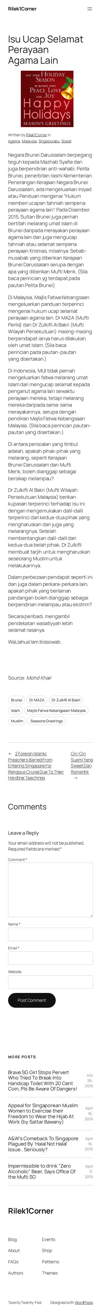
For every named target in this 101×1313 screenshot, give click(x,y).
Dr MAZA (36, 699)
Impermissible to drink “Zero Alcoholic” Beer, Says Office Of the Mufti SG (41, 1171)
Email (13, 947)
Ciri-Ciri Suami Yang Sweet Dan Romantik (82, 763)
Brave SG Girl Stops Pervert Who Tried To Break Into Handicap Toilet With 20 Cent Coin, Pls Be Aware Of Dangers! (42, 1081)
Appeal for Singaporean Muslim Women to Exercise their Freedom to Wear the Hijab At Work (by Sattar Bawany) (43, 1114)
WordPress (84, 1302)
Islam (15, 710)
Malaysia (29, 141)
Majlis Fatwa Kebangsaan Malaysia (56, 710)
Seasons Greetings (46, 720)
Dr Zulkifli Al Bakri (66, 699)
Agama (14, 141)
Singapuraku (49, 141)
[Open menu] (89, 9)
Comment (17, 859)
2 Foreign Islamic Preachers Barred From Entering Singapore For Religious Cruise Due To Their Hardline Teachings (36, 766)
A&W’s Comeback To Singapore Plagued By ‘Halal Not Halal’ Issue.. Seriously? (43, 1144)
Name (14, 924)
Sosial (66, 141)
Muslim (17, 720)
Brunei (16, 699)
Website (15, 971)
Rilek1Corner (22, 8)
